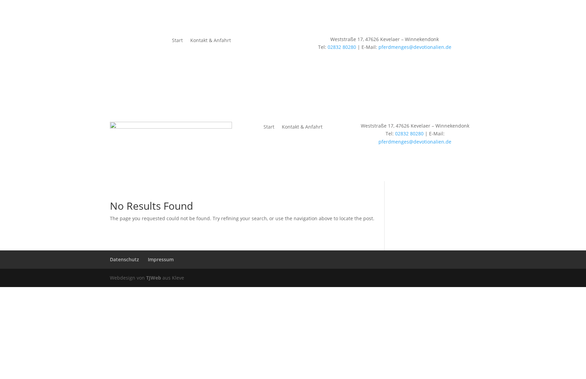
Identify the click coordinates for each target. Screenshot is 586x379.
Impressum (161, 259)
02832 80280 (342, 47)
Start (177, 40)
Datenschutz (124, 259)
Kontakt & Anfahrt (210, 40)
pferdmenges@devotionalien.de (414, 47)
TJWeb (153, 277)
